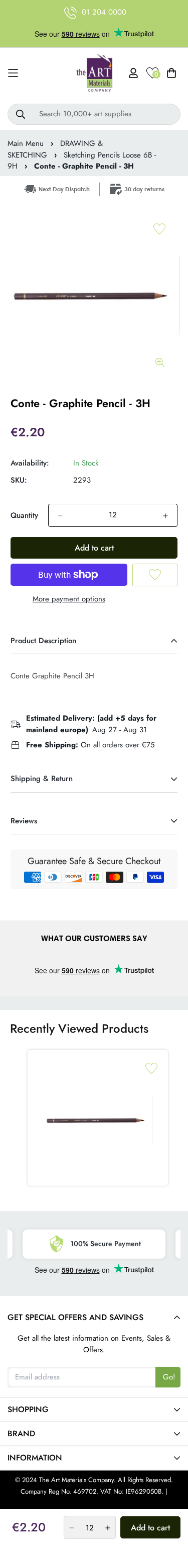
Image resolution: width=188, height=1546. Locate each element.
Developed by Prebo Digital (94, 1502)
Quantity (24, 515)
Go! (169, 1376)
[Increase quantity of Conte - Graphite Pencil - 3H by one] (165, 515)
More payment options (69, 598)
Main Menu (26, 143)
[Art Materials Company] (94, 73)
